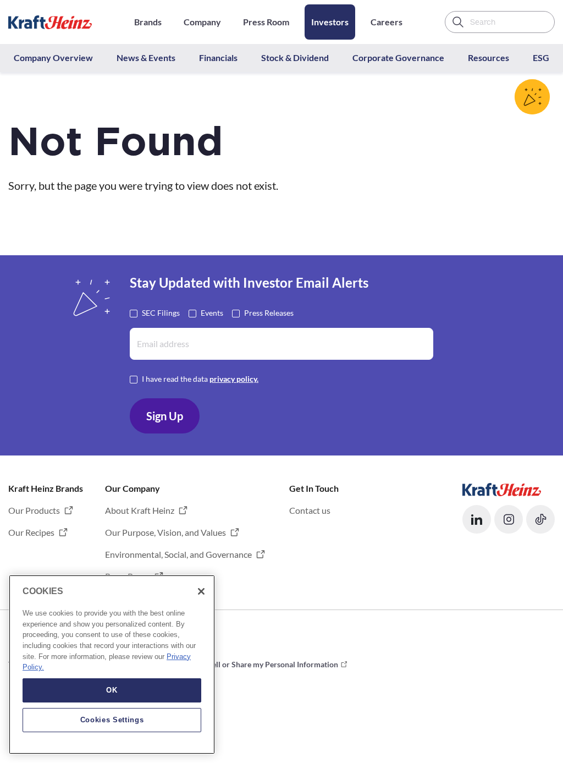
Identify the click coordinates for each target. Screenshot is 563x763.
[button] (476, 519)
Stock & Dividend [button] (295, 57)
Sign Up (164, 415)
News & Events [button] (146, 57)
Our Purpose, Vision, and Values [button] (165, 532)
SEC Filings (161, 312)
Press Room (266, 22)
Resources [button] (488, 57)
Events (212, 312)
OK (111, 690)
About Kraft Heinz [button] (139, 510)
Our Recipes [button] (31, 532)
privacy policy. (233, 378)
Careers (386, 22)
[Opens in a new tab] (501, 488)
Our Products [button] (34, 510)
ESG (541, 57)
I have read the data (200, 378)
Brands (148, 22)
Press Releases (269, 312)
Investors (330, 22)
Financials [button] (218, 57)
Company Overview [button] (53, 57)
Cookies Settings (112, 720)
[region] (112, 664)
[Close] (201, 591)
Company (202, 22)
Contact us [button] (309, 510)
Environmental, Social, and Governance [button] (178, 554)
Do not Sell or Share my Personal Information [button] (260, 664)
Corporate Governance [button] (398, 57)
